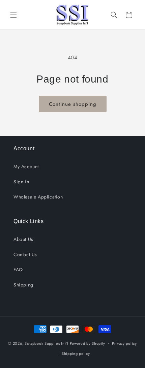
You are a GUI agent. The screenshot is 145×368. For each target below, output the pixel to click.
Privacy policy (124, 343)
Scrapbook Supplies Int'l (46, 343)
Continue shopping (72, 104)
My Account (26, 166)
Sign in (21, 181)
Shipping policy (76, 353)
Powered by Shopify (88, 343)
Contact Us (25, 254)
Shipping (23, 284)
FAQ (18, 269)
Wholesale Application (38, 196)
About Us (23, 239)
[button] (13, 14)
